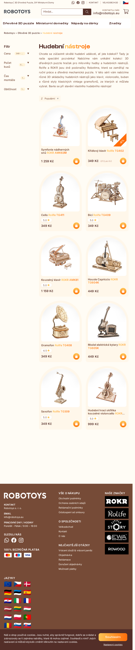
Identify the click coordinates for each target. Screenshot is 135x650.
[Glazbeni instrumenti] (8, 600)
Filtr (7, 47)
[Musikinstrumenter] (27, 584)
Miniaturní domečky (52, 23)
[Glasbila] (17, 625)
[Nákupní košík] (126, 11)
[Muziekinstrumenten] (8, 617)
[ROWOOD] (117, 550)
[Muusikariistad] (17, 592)
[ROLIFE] (117, 514)
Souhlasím (113, 637)
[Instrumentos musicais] (27, 617)
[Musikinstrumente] (8, 592)
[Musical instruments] (8, 584)
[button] (125, 2)
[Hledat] (87, 12)
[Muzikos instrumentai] (17, 609)
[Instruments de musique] (27, 600)
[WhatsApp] (73, 2)
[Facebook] (78, 2)
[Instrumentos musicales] (27, 592)
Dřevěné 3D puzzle (18, 23)
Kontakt (93, 2)
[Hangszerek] (27, 609)
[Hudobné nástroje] (27, 625)
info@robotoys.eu (106, 13)
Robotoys (8, 10)
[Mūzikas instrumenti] (8, 609)
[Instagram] (83, 2)
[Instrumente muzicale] (8, 625)
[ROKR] (117, 502)
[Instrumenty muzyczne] (17, 617)
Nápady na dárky (84, 23)
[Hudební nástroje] (17, 584)
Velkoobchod (110, 2)
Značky (115, 23)
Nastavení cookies (113, 644)
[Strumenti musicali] (17, 600)
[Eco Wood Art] (117, 538)
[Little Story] (117, 526)
